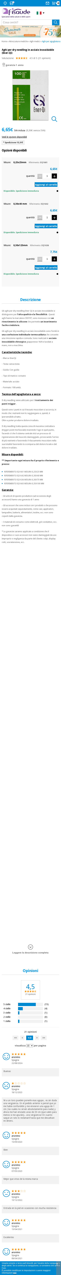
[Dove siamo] (5, 3)
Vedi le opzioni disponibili (14, 137)
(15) (47, 1004)
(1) (46, 1012)
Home (4, 41)
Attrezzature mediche (18, 41)
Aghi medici (35, 41)
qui (14, 1273)
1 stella (6, 1021)
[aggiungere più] (54, 176)
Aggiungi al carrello (46, 185)
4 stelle (6, 1008)
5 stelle (6, 1004)
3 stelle (6, 1012)
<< (15, 1038)
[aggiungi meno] (39, 176)
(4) (46, 1008)
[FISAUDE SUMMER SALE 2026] (30, 31)
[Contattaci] (48, 3)
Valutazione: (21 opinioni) (26, 58)
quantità (30, 176)
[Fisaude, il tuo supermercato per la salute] (17, 13)
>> (43, 1038)
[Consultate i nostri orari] (12, 3)
